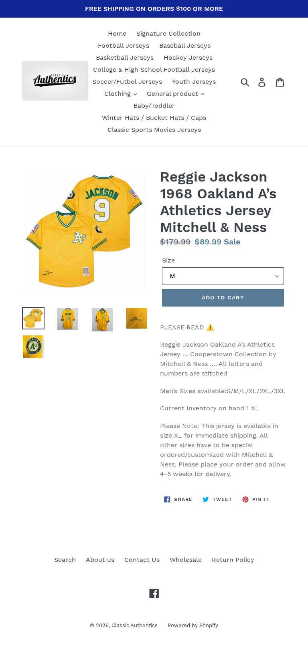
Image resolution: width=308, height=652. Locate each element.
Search (65, 559)
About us (100, 559)
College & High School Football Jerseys (154, 69)
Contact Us (142, 559)
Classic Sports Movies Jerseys (154, 129)
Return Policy (233, 559)
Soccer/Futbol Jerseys (127, 81)
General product (173, 93)
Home (117, 33)
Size (168, 260)
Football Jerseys (123, 45)
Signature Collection (168, 33)
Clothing (118, 93)
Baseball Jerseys (185, 45)
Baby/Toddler (154, 105)
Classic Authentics (134, 625)
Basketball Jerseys (125, 57)
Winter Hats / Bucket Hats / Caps (154, 117)
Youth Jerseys (194, 81)
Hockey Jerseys (188, 57)
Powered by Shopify (193, 625)
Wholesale (186, 559)
